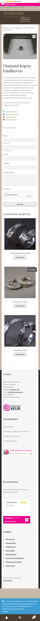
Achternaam (7, 150)
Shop (12, 28)
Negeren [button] (5, 611)
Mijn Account (10, 539)
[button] (34, 36)
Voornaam (6, 143)
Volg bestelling (11, 543)
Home (7, 28)
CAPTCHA (6, 189)
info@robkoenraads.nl (15, 392)
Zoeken (20, 617)
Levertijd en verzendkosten (15, 558)
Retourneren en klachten (14, 562)
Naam (6, 136)
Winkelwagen (31, 616)
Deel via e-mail (11, 120)
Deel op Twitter (11, 112)
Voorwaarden (10, 550)
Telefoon (7, 163)
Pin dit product (11, 117)
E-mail (6, 154)
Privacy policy (10, 566)
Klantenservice (11, 547)
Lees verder (20, 257)
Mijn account (6, 617)
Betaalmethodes (11, 554)
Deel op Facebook (12, 114)
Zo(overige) (18, 28)
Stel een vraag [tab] (9, 128)
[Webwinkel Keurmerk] (11, 407)
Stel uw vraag (8, 172)
